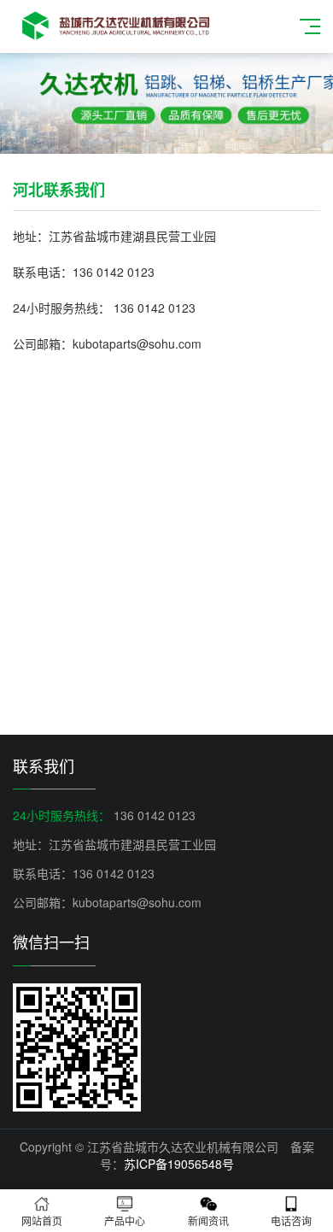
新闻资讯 (208, 1220)
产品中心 (124, 1220)
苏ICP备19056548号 (179, 1163)
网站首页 (41, 1220)
